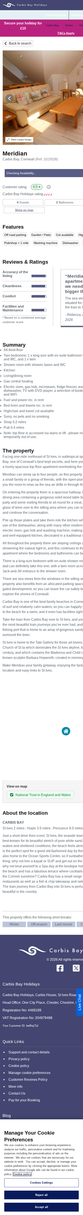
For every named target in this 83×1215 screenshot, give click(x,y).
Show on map (24, 210)
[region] (41, 1167)
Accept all (41, 1207)
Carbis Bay (52, 25)
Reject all (41, 1195)
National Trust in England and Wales (43, 795)
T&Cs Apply (65, 33)
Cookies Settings (41, 1182)
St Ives (69, 25)
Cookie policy (22, 1174)
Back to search (20, 43)
